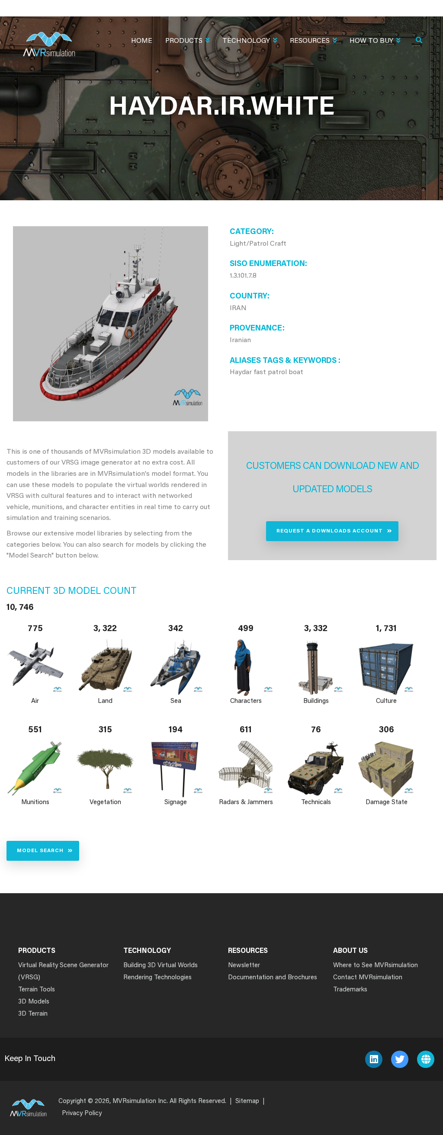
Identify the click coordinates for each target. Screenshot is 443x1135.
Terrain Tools (36, 990)
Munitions (35, 802)
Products (183, 41)
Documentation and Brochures (272, 978)
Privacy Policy (82, 1113)
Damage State (386, 802)
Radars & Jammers (246, 802)
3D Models (33, 1002)
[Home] (49, 38)
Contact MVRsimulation (367, 978)
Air (35, 701)
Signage (175, 802)
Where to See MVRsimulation (375, 965)
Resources (310, 41)
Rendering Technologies (157, 978)
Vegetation (105, 802)
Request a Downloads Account (329, 531)
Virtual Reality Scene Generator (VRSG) (63, 971)
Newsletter (244, 965)
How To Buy (371, 41)
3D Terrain (33, 1014)
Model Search (40, 850)
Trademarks (350, 990)
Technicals (316, 802)
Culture (386, 701)
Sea (175, 701)
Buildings (316, 701)
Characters (246, 701)
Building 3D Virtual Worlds (160, 965)
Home (141, 41)
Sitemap (247, 1101)
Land (105, 701)
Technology (246, 41)
